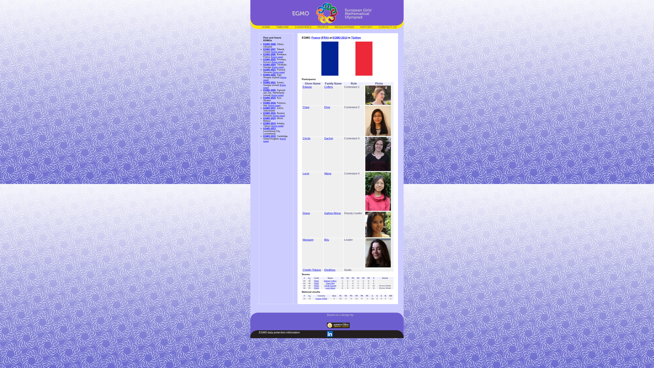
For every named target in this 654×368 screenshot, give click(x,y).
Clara (306, 107)
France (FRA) (321, 299)
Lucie (306, 173)
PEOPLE (323, 27)
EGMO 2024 (269, 64)
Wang (327, 173)
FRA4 (316, 288)
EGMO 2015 (269, 118)
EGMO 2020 (269, 90)
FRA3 (316, 286)
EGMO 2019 (269, 98)
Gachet (328, 138)
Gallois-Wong (332, 213)
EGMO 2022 (269, 75)
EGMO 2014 (269, 123)
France (316, 37)
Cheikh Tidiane (312, 270)
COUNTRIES (303, 27)
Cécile (306, 138)
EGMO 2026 (269, 54)
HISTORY (366, 27)
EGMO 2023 (269, 69)
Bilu (326, 239)
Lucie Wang (330, 288)
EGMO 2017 (269, 108)
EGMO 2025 (269, 59)
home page (277, 52)
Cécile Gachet (330, 286)
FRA (325, 37)
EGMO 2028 (269, 44)
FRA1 (316, 281)
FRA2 (316, 283)
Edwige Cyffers (330, 281)
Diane (306, 213)
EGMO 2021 (269, 82)
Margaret (308, 239)
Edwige (307, 87)
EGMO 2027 (269, 49)
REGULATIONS (344, 27)
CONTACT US (388, 27)
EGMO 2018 (269, 103)
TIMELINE (282, 27)
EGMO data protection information (279, 332)
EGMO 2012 (269, 136)
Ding (327, 107)
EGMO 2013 (269, 128)
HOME (266, 27)
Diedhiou (329, 270)
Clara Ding (330, 283)
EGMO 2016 (269, 113)
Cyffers (328, 87)
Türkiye (356, 37)
